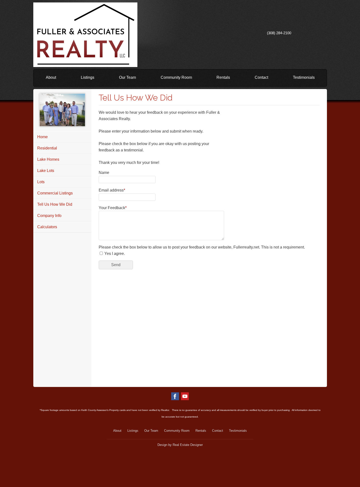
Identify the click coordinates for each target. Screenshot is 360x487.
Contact (261, 77)
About (51, 77)
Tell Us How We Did (54, 204)
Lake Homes (48, 159)
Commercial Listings (55, 193)
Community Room (176, 77)
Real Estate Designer (188, 445)
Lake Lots (45, 171)
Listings (87, 77)
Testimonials (304, 77)
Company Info (49, 216)
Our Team (127, 77)
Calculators (47, 227)
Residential (47, 148)
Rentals (223, 77)
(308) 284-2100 (279, 33)
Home (42, 137)
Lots (41, 182)
